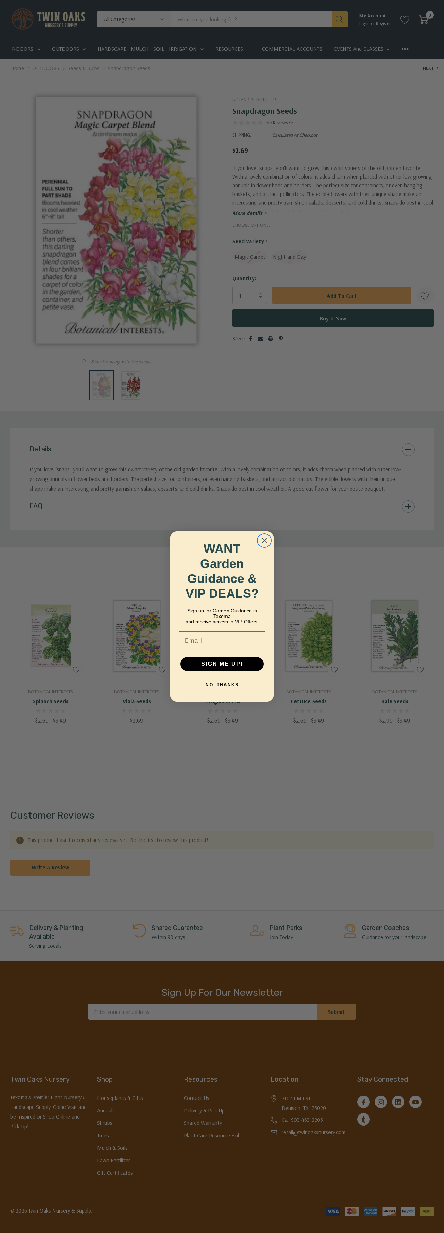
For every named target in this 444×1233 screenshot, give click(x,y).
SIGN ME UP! (222, 664)
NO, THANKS (222, 684)
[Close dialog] (264, 540)
